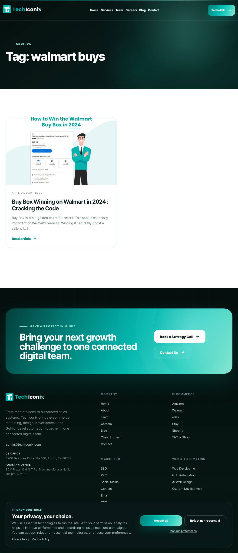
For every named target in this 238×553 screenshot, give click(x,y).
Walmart (178, 410)
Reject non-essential (205, 520)
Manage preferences (183, 531)
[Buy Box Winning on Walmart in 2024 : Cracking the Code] (61, 151)
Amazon (178, 403)
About (105, 410)
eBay (175, 417)
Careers (131, 10)
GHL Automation (183, 475)
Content (106, 488)
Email (104, 495)
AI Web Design (182, 482)
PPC (104, 475)
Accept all (161, 520)
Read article (21, 239)
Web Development (185, 468)
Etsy (175, 424)
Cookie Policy (40, 539)
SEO (104, 468)
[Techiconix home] (22, 9)
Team (119, 10)
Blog (142, 10)
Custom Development (187, 488)
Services (107, 10)
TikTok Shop (181, 437)
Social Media (110, 482)
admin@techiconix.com (23, 444)
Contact (153, 10)
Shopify (177, 430)
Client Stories (110, 437)
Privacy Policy (20, 539)
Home (94, 10)
